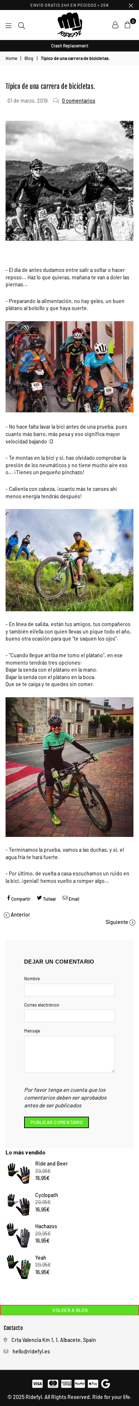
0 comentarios (78, 100)
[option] (69, 46)
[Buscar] (21, 24)
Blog (28, 58)
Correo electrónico (41, 1004)
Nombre (32, 978)
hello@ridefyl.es (31, 1351)
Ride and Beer (51, 1163)
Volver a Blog (69, 1310)
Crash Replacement (69, 45)
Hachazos (46, 1226)
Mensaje (32, 1030)
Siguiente (117, 922)
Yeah (40, 1257)
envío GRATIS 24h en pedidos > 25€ (69, 5)
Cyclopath (46, 1195)
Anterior (20, 914)
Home (11, 58)
